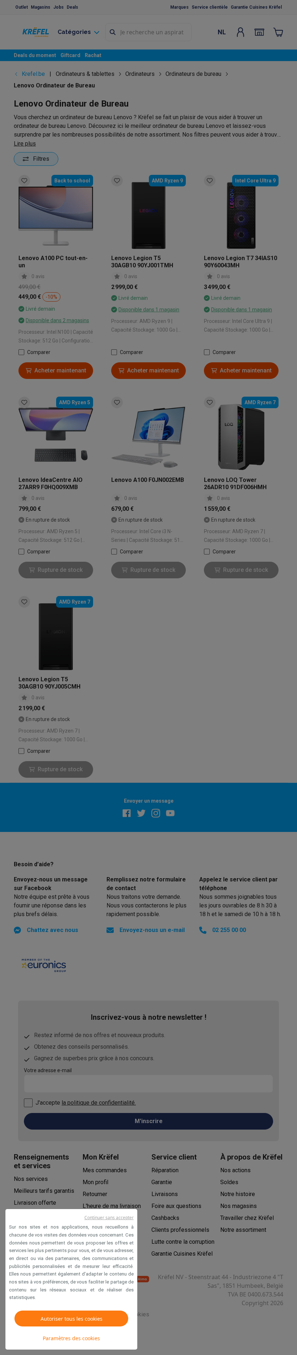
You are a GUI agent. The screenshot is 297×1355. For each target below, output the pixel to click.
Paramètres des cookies (71, 1338)
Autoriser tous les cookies (72, 1318)
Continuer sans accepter (109, 1217)
